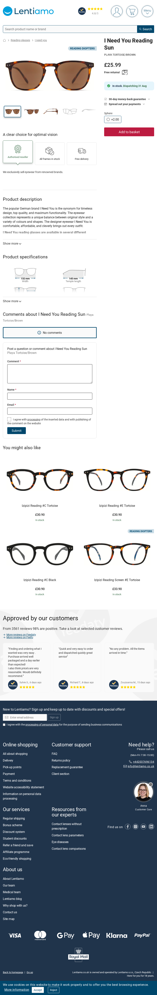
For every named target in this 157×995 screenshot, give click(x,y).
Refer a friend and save (18, 845)
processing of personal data (42, 724)
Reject (53, 990)
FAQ (54, 754)
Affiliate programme (16, 852)
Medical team (12, 892)
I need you (41, 40)
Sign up (54, 717)
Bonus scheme (12, 825)
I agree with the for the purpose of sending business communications (64, 724)
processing (33, 419)
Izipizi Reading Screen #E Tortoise (117, 580)
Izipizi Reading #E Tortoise (117, 506)
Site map (9, 919)
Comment (14, 361)
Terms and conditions (17, 780)
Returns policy (61, 760)
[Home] (4, 40)
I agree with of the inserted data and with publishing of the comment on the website (49, 421)
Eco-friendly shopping (17, 859)
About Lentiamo (13, 879)
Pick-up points (12, 767)
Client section (60, 774)
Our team (9, 885)
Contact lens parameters (67, 835)
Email (11, 404)
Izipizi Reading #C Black (40, 580)
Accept (38, 990)
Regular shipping (14, 818)
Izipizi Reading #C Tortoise (40, 506)
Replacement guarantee (67, 767)
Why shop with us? (15, 905)
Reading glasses (20, 40)
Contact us (10, 912)
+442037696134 (143, 761)
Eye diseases (60, 842)
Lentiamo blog (12, 899)
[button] (12, 111)
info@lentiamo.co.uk (141, 766)
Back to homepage (13, 972)
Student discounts (15, 839)
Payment (9, 774)
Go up (30, 972)
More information (16, 990)
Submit (16, 431)
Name (11, 389)
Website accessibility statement (23, 787)
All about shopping (15, 754)
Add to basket (129, 132)
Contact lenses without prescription (67, 826)
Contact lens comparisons (69, 848)
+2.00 (115, 119)
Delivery (8, 760)
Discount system (14, 832)
